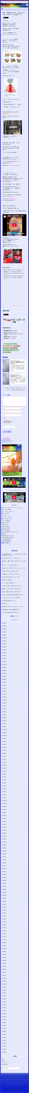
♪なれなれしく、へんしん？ (10, 338)
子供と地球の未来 (6, 529)
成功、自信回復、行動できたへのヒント (11, 531)
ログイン (3, 1058)
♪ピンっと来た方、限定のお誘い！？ (9, 582)
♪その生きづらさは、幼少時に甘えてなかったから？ (12, 585)
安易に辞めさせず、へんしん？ (10, 330)
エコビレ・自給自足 (7, 509)
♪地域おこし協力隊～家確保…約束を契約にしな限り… (12, 594)
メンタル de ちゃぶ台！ (7, 518)
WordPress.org (4, 1064)
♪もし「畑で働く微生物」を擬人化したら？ (10, 612)
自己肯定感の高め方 (7, 539)
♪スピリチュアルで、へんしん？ (11, 332)
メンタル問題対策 (6, 520)
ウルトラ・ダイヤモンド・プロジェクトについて (12, 507)
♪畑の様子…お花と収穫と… (7, 579)
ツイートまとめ (6, 513)
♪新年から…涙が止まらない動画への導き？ (10, 571)
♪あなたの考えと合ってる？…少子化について (13, 269)
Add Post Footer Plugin (19, 305)
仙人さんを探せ (6, 522)
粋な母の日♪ (4, 603)
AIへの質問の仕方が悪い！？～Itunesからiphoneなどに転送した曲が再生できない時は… (14, 554)
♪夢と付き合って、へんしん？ (10, 336)
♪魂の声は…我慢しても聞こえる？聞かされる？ (14, 275)
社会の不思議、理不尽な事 (8, 537)
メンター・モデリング (7, 516)
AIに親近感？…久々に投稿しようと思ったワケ (11, 574)
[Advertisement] (14, 293)
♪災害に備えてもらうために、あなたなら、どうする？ (13, 606)
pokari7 (17, 360)
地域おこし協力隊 (6, 528)
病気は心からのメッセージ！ (8, 535)
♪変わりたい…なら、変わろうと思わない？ (13, 271)
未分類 (4, 533)
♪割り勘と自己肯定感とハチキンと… (9, 600)
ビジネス (4, 515)
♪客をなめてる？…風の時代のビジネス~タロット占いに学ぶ (14, 568)
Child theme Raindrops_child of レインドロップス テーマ (14, 1091)
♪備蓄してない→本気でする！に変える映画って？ (12, 588)
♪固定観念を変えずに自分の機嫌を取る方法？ (11, 609)
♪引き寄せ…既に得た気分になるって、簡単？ (11, 576)
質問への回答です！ (7, 542)
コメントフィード (4, 1062)
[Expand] (2, 9)
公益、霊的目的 (6, 526)
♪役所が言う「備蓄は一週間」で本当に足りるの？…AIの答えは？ (14, 561)
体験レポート (5, 524)
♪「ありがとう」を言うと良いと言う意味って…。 (12, 597)
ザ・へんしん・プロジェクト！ (9, 511)
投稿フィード (4, 1060)
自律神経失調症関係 (7, 541)
